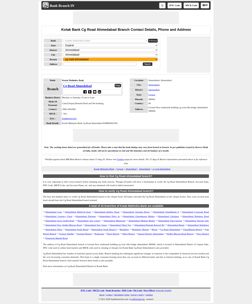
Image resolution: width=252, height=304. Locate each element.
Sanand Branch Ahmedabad (151, 234)
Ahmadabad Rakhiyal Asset (78, 212)
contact (109, 295)
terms (127, 295)
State (53, 45)
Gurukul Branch (84, 234)
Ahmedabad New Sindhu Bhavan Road (63, 225)
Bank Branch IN (62, 6)
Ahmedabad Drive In (109, 216)
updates (149, 295)
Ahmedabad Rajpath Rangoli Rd (149, 225)
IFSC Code (174, 5)
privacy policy (137, 295)
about (101, 295)
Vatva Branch (203, 234)
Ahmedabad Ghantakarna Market (138, 216)
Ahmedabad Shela (53, 229)
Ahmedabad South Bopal (76, 229)
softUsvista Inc (138, 299)
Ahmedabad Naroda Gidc (197, 221)
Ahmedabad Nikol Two (120, 225)
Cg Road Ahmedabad (77, 86)
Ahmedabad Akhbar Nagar (107, 212)
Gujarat (151, 95)
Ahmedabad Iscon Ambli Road (59, 221)
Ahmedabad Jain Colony (89, 221)
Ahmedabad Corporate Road (195, 212)
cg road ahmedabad (161, 169)
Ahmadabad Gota (53, 212)
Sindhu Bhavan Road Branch (180, 234)
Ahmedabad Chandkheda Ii (166, 212)
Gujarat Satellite (66, 234)
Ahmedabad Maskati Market (142, 221)
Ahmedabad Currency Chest (58, 216)
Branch (53, 59)
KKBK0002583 (69, 119)
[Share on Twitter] (90, 92)
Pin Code (137, 290)
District (53, 50)
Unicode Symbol (163, 290)
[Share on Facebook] (85, 92)
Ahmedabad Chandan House (136, 212)
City (53, 55)
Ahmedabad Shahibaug (198, 225)
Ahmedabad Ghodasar (168, 216)
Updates (120, 159)
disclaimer (119, 295)
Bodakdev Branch (140, 229)
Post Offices (149, 290)
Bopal (154, 229)
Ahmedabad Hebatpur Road (195, 216)
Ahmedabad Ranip (176, 225)
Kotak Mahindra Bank (104, 169)
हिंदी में (205, 5)
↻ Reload (153, 41)
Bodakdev (124, 229)
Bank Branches (113, 290)
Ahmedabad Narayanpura (170, 221)
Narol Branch (113, 234)
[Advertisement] (126, 17)
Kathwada (99, 234)
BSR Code (127, 290)
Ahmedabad (154, 85)
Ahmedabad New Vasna (96, 225)
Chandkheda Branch (192, 229)
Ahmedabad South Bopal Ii (104, 229)
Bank (53, 41)
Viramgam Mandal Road (56, 238)
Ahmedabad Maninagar (115, 221)
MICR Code (191, 5)
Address (53, 64)
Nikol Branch (129, 234)
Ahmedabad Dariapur (86, 216)
